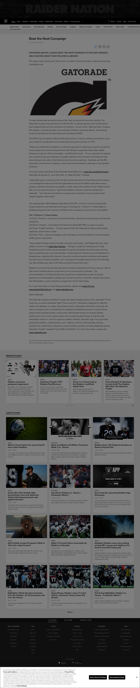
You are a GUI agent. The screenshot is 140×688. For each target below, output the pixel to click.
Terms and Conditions (10, 672)
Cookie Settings (22, 686)
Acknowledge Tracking (117, 677)
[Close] (136, 677)
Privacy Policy (69, 672)
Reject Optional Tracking (98, 677)
